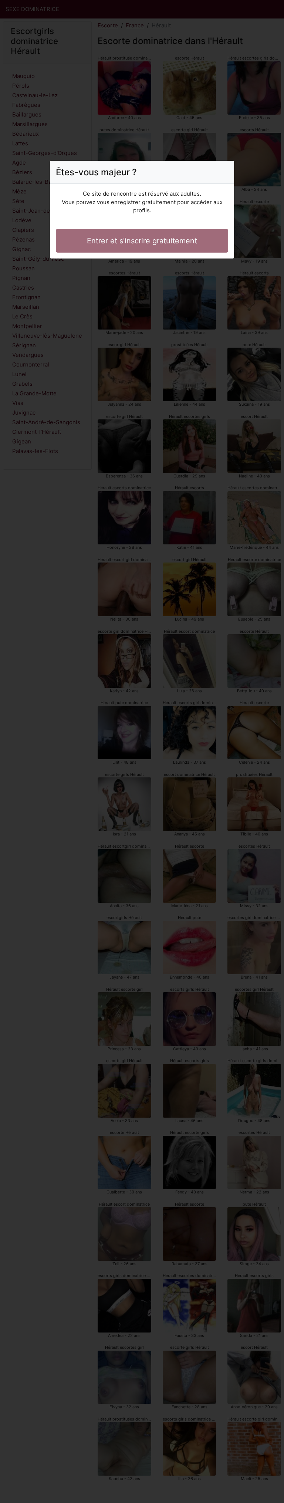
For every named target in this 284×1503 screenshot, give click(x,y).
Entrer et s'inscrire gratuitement (142, 240)
